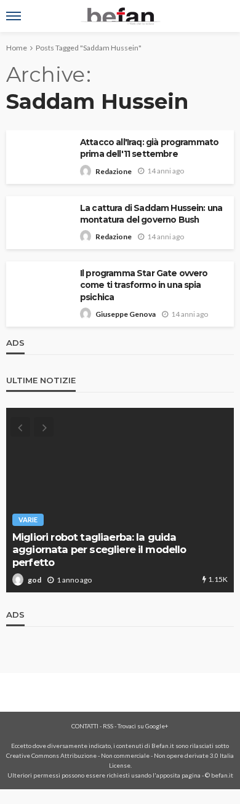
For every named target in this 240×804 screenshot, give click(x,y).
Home (16, 47)
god (34, 579)
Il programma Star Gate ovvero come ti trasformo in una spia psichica (144, 284)
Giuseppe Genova (125, 314)
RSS (108, 726)
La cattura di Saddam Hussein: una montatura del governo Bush (151, 214)
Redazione (113, 171)
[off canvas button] (13, 16)
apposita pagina (178, 775)
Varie (28, 519)
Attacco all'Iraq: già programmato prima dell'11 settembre (149, 148)
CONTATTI (84, 726)
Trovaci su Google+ (143, 726)
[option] (120, 500)
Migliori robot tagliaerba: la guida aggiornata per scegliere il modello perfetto (99, 549)
